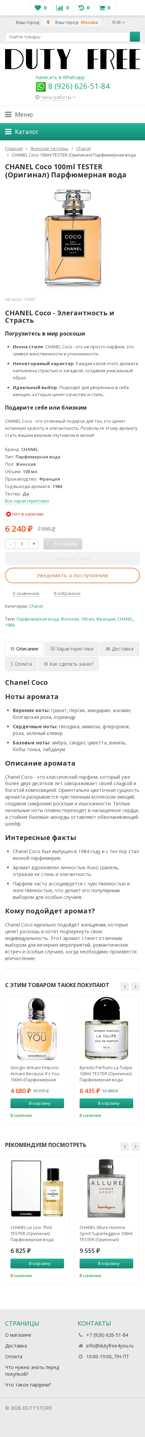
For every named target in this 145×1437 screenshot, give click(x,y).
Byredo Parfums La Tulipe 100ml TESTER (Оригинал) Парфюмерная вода (106, 1073)
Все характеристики (27, 501)
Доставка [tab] (123, 648)
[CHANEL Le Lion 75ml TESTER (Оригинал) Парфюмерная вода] (37, 1188)
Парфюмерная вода (38, 619)
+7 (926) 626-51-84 (107, 1335)
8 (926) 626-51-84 (78, 86)
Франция (105, 619)
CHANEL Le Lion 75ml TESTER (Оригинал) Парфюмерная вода (32, 1233)
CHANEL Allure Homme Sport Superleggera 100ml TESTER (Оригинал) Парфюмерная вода (106, 1233)
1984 (9, 625)
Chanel (36, 606)
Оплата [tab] (23, 664)
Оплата (13, 1356)
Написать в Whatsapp (60, 77)
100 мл (87, 619)
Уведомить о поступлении (73, 575)
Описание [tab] (27, 648)
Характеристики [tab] (75, 648)
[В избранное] (60, 1114)
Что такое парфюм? (28, 1384)
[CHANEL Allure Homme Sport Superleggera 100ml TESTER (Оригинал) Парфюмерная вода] (106, 1188)
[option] (37, 1060)
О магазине (18, 1335)
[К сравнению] (50, 1114)
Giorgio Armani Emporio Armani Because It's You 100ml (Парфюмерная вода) (34, 1073)
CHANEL (125, 619)
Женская (70, 619)
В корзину (40, 1103)
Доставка (16, 1345)
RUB (117, 22)
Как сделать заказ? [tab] (71, 664)
